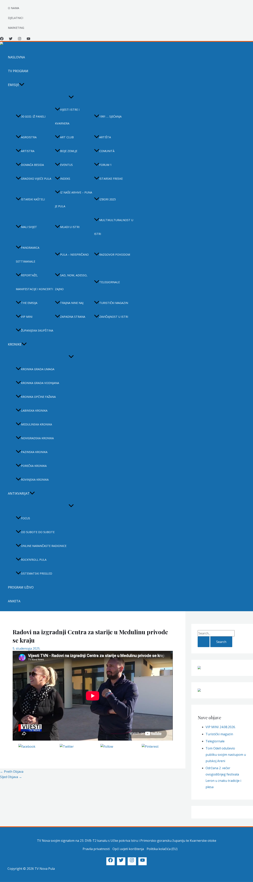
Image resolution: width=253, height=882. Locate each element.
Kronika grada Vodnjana (40, 383)
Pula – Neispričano (74, 254)
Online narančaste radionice (43, 546)
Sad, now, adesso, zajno (71, 282)
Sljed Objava (11, 777)
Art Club (67, 137)
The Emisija (29, 303)
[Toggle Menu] (71, 97)
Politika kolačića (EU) (162, 849)
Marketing (16, 28)
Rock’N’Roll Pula (33, 560)
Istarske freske (111, 178)
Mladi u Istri (69, 227)
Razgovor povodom (114, 254)
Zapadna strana (72, 317)
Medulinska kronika (36, 424)
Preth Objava (11, 771)
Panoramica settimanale (27, 254)
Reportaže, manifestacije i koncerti (34, 282)
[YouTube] (28, 39)
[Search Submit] (204, 641)
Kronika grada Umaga (37, 369)
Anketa (14, 601)
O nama (13, 8)
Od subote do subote (38, 532)
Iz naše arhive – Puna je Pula (73, 199)
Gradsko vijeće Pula (36, 178)
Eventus (66, 165)
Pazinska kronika (34, 452)
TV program (18, 71)
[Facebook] (2, 39)
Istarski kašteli (33, 199)
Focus (25, 518)
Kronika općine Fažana (38, 397)
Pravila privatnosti (96, 849)
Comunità (106, 151)
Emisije (13, 85)
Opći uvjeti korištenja (128, 849)
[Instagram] (19, 39)
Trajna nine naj (71, 303)
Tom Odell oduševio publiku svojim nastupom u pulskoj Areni (226, 754)
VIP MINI (26, 317)
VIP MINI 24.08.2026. (221, 727)
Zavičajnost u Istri (113, 317)
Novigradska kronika (37, 438)
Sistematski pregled (36, 573)
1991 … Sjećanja (110, 116)
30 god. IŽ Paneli (33, 116)
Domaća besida (32, 165)
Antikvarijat (19, 493)
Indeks (65, 178)
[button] (21, 85)
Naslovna (16, 57)
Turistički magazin (113, 303)
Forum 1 (105, 165)
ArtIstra (27, 151)
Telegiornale (109, 282)
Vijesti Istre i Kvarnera (67, 116)
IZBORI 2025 (107, 199)
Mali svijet (29, 227)
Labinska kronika (34, 410)
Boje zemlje (68, 151)
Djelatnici (15, 18)
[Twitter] (10, 39)
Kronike (15, 344)
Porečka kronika (34, 466)
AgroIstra (29, 137)
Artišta (105, 137)
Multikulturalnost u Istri (113, 227)
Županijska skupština (37, 330)
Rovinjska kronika (35, 479)
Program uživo (21, 587)
